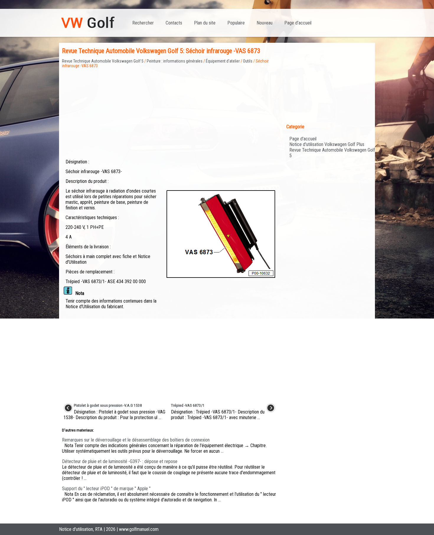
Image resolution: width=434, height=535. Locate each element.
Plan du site (205, 23)
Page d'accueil (297, 23)
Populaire (236, 23)
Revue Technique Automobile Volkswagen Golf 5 (102, 61)
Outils (247, 61)
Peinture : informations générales (175, 61)
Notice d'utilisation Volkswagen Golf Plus (326, 144)
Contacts (174, 23)
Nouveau (265, 23)
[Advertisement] (169, 109)
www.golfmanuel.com (139, 529)
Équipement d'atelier (223, 61)
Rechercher (143, 23)
